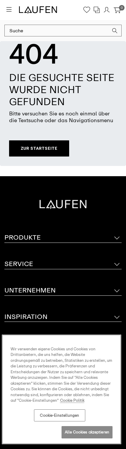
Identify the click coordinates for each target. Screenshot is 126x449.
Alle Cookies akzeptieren (87, 432)
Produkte (22, 237)
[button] (114, 31)
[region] (62, 389)
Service (18, 264)
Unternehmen (30, 290)
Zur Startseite (39, 148)
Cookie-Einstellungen (59, 415)
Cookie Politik (72, 400)
